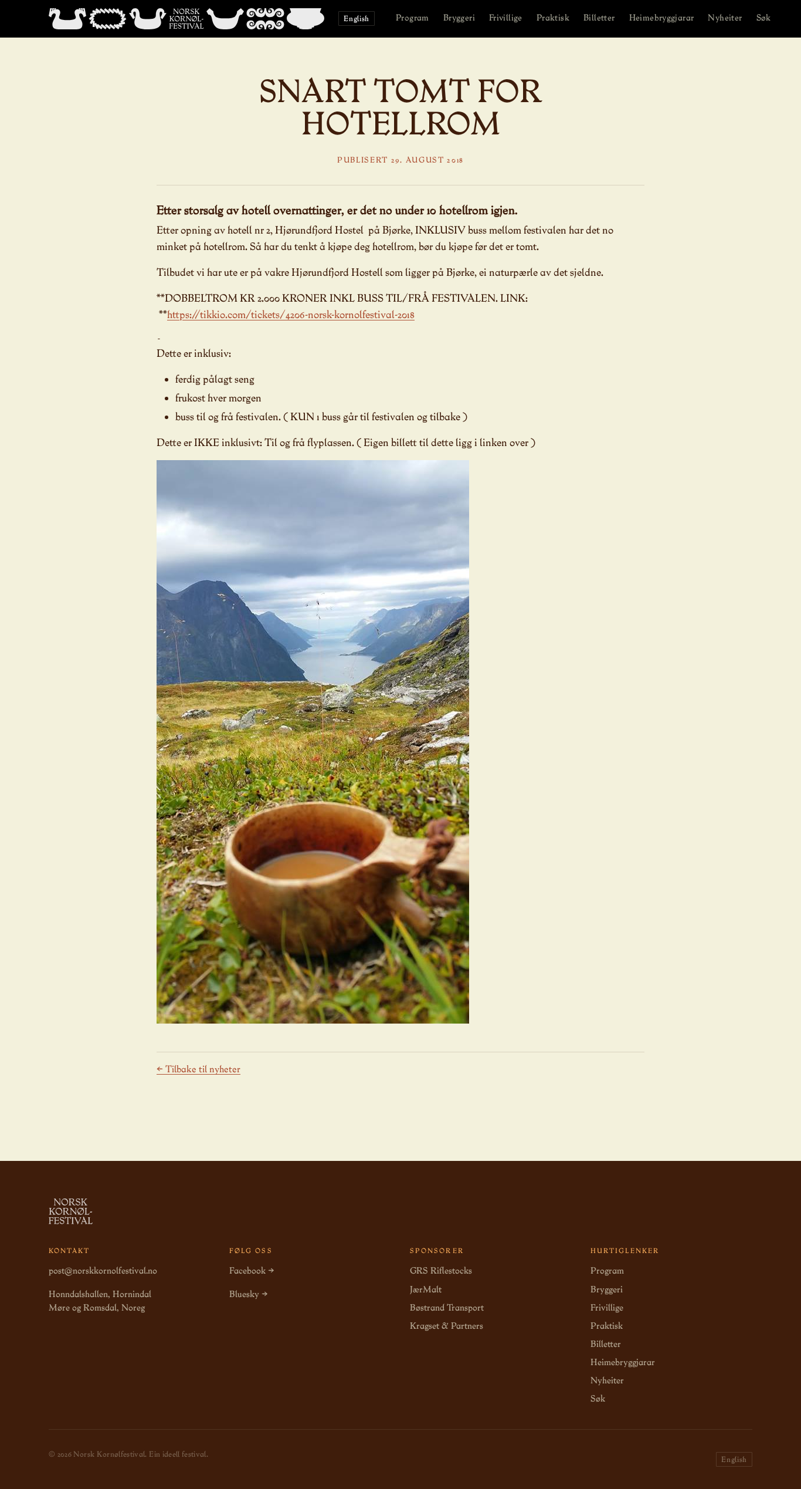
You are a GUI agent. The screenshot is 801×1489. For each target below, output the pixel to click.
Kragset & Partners (446, 1326)
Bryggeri (459, 17)
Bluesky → (248, 1294)
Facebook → (251, 1270)
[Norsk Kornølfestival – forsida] (186, 18)
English (356, 18)
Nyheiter (725, 17)
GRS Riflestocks (441, 1270)
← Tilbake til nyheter (198, 1069)
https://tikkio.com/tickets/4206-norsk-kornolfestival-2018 (291, 314)
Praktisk (553, 17)
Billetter (599, 17)
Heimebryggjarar (661, 17)
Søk (763, 17)
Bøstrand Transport (447, 1307)
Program (412, 17)
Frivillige (505, 17)
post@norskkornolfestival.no (103, 1270)
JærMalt (426, 1289)
